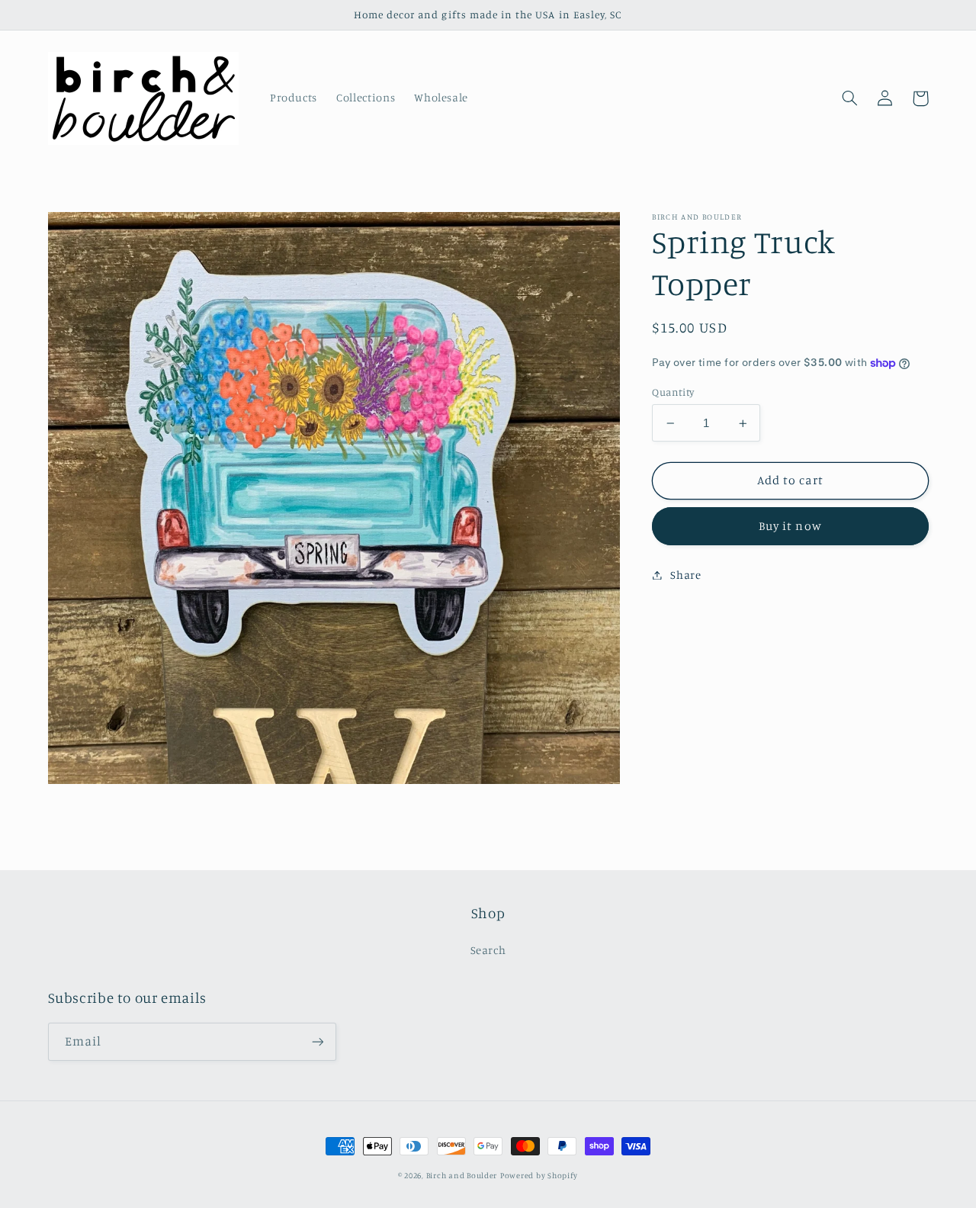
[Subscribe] (317, 1041)
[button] (850, 98)
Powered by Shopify (539, 1175)
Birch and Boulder (462, 1175)
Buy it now (790, 526)
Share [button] (685, 574)
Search (488, 949)
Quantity (673, 392)
